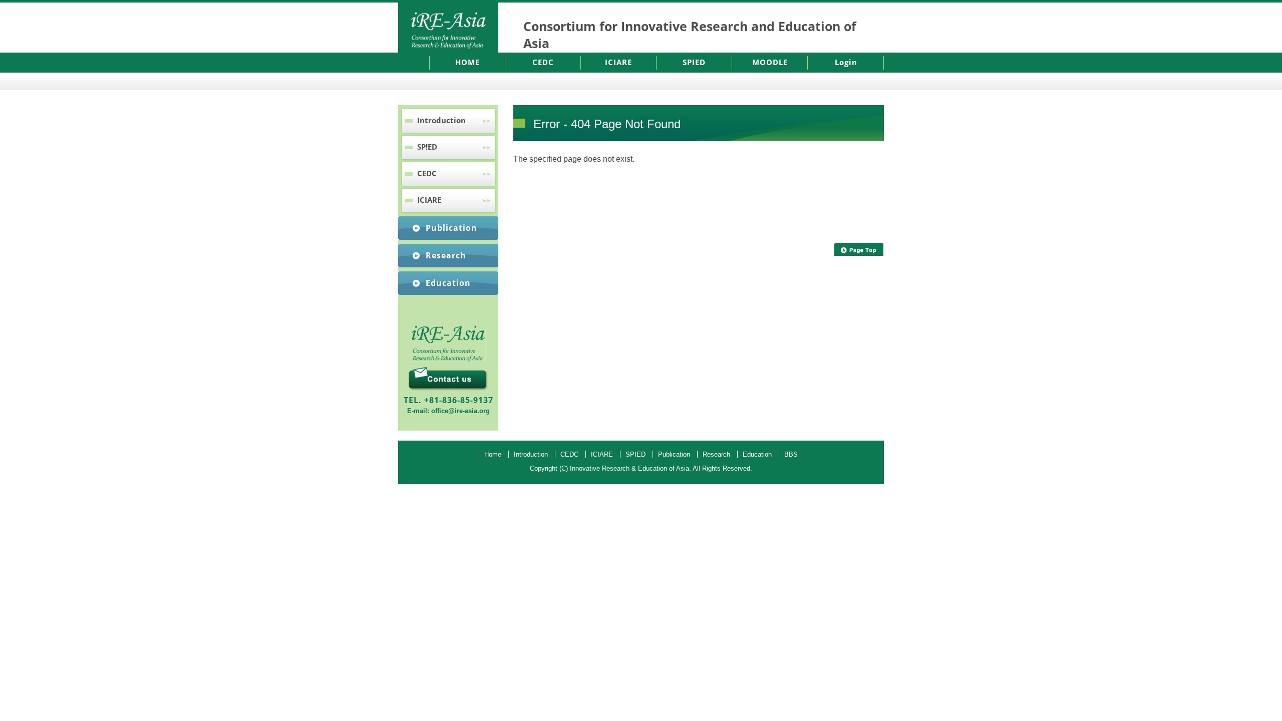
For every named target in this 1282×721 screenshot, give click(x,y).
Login (846, 62)
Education (448, 282)
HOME (467, 62)
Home (492, 454)
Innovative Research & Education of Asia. (630, 468)
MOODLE (770, 62)
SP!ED (427, 147)
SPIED (694, 62)
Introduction (441, 120)
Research (446, 255)
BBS (791, 454)
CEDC (543, 62)
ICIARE (618, 62)
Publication (451, 227)
